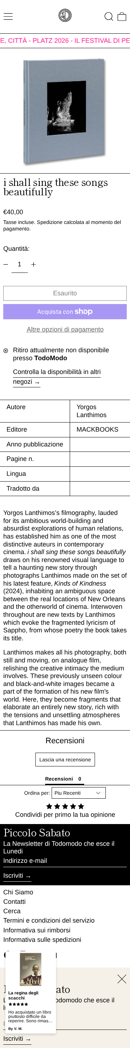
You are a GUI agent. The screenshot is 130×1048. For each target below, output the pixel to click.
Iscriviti (13, 875)
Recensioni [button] (59, 779)
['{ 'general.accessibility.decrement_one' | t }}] (6, 264)
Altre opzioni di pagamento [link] (65, 329)
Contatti (14, 901)
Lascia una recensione (65, 759)
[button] (109, 16)
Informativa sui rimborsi (36, 930)
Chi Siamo (18, 892)
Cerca (12, 911)
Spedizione (49, 222)
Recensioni (65, 740)
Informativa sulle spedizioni (42, 939)
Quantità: (16, 248)
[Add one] (33, 264)
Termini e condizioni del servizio (49, 920)
